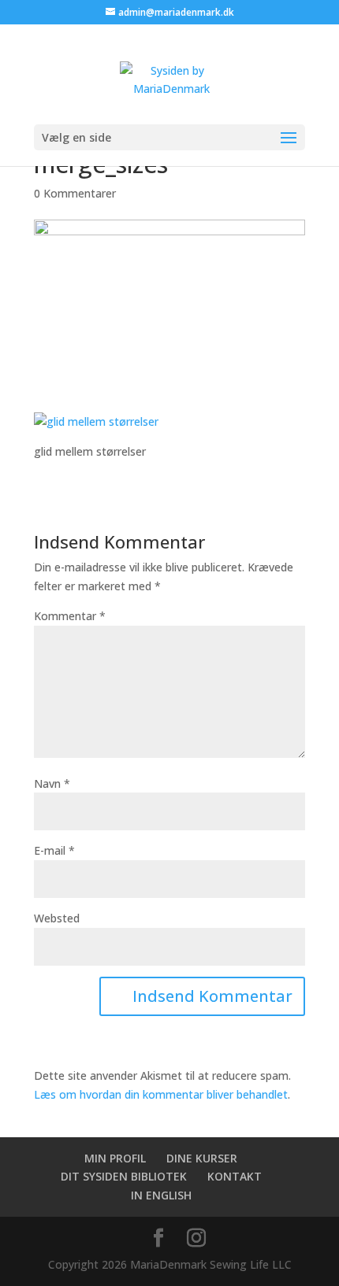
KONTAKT (234, 1176)
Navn (52, 783)
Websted (57, 918)
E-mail (54, 850)
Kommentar (70, 615)
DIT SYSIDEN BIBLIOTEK (124, 1176)
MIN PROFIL (115, 1158)
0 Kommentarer (75, 193)
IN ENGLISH (161, 1195)
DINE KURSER (201, 1158)
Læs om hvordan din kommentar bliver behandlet (161, 1094)
